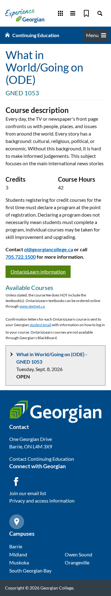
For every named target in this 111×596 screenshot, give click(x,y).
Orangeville (77, 562)
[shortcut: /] (100, 13)
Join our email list (27, 493)
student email (40, 324)
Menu (92, 35)
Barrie (15, 546)
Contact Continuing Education (41, 459)
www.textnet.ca (32, 306)
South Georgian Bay (30, 570)
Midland (18, 554)
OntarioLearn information (38, 271)
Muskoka (19, 562)
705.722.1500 (21, 257)
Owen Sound (78, 554)
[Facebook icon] (16, 481)
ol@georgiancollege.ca (48, 249)
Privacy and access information (42, 500)
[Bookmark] (86, 13)
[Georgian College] (24, 16)
